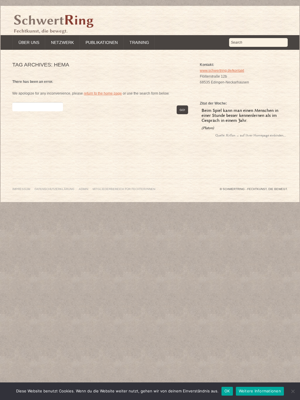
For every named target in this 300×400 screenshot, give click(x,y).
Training (139, 42)
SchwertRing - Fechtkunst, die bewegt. (255, 189)
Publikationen (102, 42)
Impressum (21, 189)
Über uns (28, 42)
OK (227, 391)
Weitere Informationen (260, 391)
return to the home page (103, 93)
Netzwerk (62, 42)
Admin (83, 189)
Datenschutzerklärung (54, 189)
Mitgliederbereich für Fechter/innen (124, 189)
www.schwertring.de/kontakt (222, 71)
